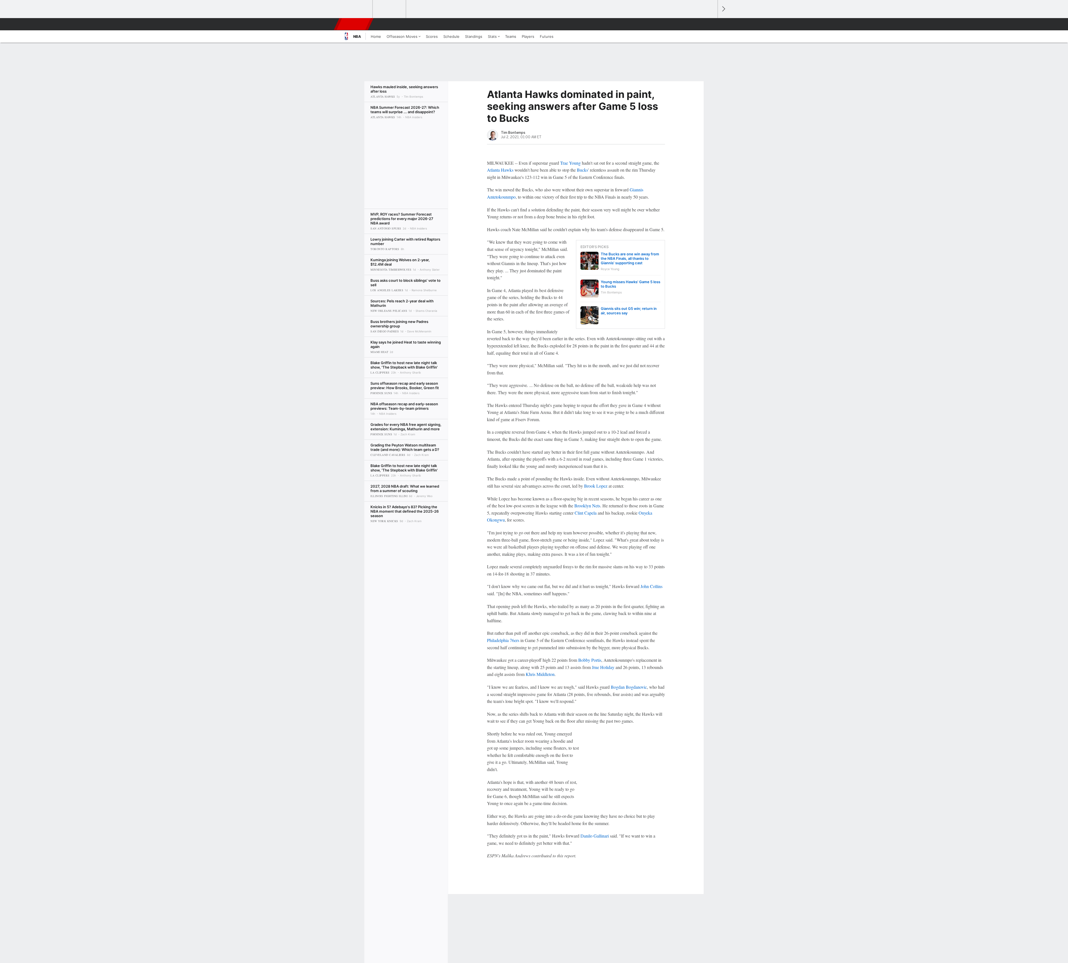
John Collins (651, 586)
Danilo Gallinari (594, 836)
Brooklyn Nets (587, 505)
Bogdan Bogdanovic (629, 687)
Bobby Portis (589, 660)
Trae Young (570, 163)
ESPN (354, 24)
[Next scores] (723, 9)
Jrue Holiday (603, 667)
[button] (711, 24)
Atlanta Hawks (500, 170)
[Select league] (356, 9)
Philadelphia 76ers (503, 640)
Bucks (582, 170)
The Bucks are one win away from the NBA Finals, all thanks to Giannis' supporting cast (630, 258)
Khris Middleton (540, 674)
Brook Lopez (595, 486)
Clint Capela (586, 513)
